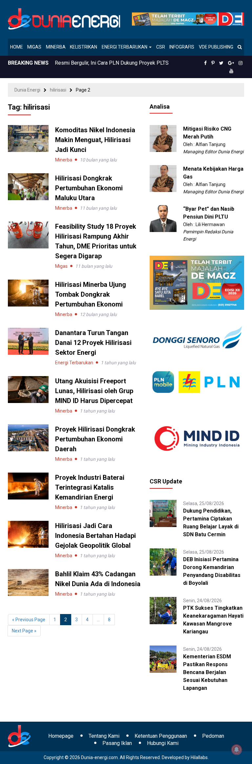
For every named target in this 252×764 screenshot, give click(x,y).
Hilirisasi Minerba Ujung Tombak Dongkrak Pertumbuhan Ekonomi (90, 294)
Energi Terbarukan (125, 47)
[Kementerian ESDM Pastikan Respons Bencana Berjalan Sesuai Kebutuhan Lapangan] (163, 658)
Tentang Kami (104, 736)
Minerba (56, 47)
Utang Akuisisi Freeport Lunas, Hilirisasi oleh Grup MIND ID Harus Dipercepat (94, 391)
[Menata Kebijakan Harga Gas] (163, 178)
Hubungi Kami (162, 743)
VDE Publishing (216, 47)
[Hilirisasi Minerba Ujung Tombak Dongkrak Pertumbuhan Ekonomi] (28, 292)
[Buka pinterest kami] (213, 63)
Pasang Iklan (117, 743)
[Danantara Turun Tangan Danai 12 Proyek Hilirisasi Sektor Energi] (28, 341)
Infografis (181, 47)
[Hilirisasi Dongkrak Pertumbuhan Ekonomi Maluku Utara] (28, 186)
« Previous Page (28, 619)
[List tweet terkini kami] (221, 63)
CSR (160, 47)
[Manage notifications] (236, 749)
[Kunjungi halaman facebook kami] (205, 63)
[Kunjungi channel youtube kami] (231, 71)
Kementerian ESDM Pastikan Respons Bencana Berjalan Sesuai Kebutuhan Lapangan (207, 672)
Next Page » (24, 630)
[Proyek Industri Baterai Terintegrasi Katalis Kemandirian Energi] (28, 485)
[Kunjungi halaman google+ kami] (231, 63)
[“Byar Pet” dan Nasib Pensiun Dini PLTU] (163, 218)
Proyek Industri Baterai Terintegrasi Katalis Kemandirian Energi (89, 487)
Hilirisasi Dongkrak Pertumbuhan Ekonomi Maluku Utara (89, 188)
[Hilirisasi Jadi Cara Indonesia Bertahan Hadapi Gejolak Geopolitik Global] (28, 534)
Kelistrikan (83, 47)
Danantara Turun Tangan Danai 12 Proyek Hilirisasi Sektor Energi (93, 342)
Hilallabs (199, 757)
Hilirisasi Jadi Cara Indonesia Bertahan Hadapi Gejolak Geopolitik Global (95, 535)
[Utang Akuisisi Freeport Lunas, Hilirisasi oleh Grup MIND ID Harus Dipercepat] (28, 389)
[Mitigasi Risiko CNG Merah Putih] (163, 138)
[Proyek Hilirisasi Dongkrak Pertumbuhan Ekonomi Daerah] (28, 437)
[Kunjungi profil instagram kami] (240, 63)
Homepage (61, 736)
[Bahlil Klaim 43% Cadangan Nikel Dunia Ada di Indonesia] (28, 582)
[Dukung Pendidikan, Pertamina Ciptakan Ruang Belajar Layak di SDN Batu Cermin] (163, 513)
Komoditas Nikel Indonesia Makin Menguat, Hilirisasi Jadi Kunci (95, 140)
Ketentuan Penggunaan (161, 736)
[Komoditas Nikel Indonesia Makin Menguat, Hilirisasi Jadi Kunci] (28, 138)
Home (16, 47)
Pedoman (213, 736)
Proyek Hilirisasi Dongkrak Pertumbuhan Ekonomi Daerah (95, 439)
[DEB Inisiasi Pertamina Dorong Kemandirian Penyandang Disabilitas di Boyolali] (163, 561)
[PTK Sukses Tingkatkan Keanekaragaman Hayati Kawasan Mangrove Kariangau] (163, 610)
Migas (34, 47)
